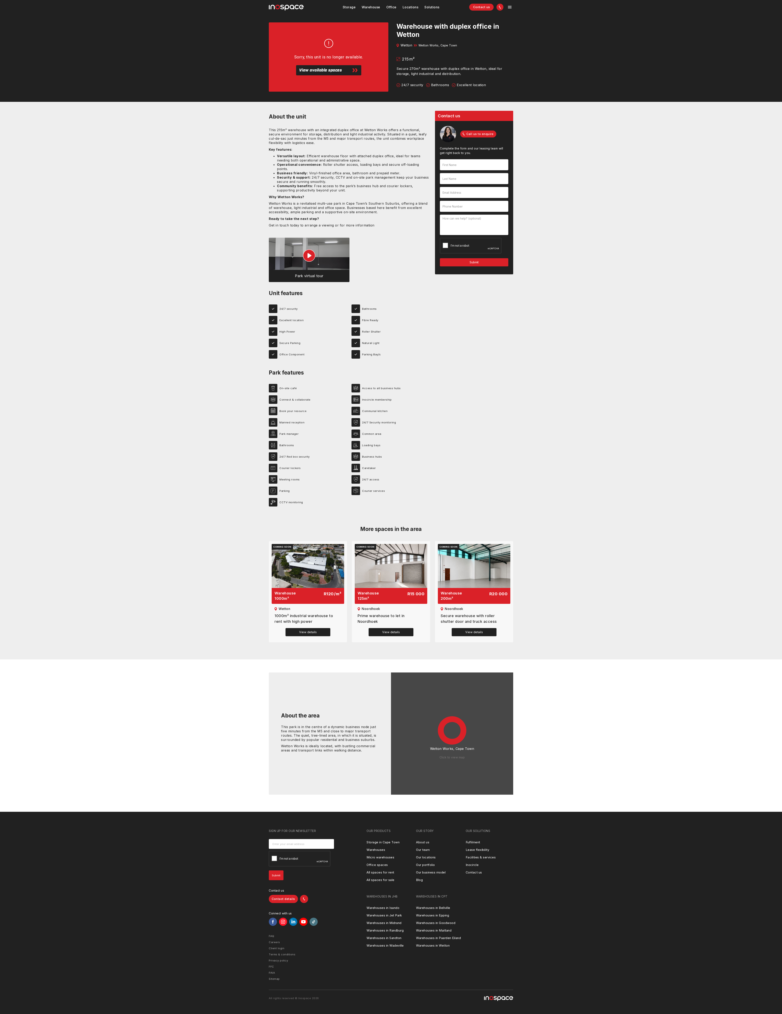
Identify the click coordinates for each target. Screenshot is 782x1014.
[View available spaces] (308, 566)
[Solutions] (411, 7)
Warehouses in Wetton (433, 945)
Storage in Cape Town (383, 842)
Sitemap (274, 978)
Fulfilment (473, 842)
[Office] (391, 7)
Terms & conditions (282, 954)
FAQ (271, 936)
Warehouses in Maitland (433, 930)
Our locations (426, 857)
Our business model (431, 872)
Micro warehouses (380, 857)
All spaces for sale (380, 880)
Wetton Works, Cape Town (437, 45)
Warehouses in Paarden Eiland (438, 938)
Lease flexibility (477, 850)
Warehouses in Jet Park (384, 915)
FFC (271, 966)
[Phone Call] (499, 7)
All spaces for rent (380, 872)
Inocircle (472, 865)
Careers (274, 942)
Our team (423, 850)
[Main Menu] (509, 7)
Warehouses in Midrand (384, 923)
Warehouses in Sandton (384, 938)
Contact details (283, 899)
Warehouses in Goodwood (435, 923)
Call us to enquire (479, 134)
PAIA (272, 972)
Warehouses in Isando (383, 908)
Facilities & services (481, 857)
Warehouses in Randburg (385, 930)
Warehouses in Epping (432, 915)
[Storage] (349, 7)
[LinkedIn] (293, 922)
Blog (419, 880)
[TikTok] (314, 922)
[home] (286, 8)
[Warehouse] (371, 7)
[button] (349, 7)
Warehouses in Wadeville (385, 945)
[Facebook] (273, 922)
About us (422, 842)
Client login (276, 948)
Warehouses (376, 850)
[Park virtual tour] (309, 260)
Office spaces (377, 865)
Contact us (481, 7)
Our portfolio (425, 865)
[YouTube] (303, 922)
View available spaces (320, 70)
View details (308, 632)
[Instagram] (283, 922)
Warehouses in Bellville (433, 908)
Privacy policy (278, 960)
